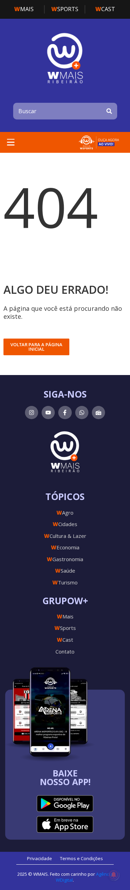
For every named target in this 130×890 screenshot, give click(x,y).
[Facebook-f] (64, 412)
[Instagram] (31, 412)
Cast (105, 9)
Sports (64, 9)
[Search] (109, 111)
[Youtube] (48, 412)
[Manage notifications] (113, 874)
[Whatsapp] (81, 412)
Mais (24, 9)
